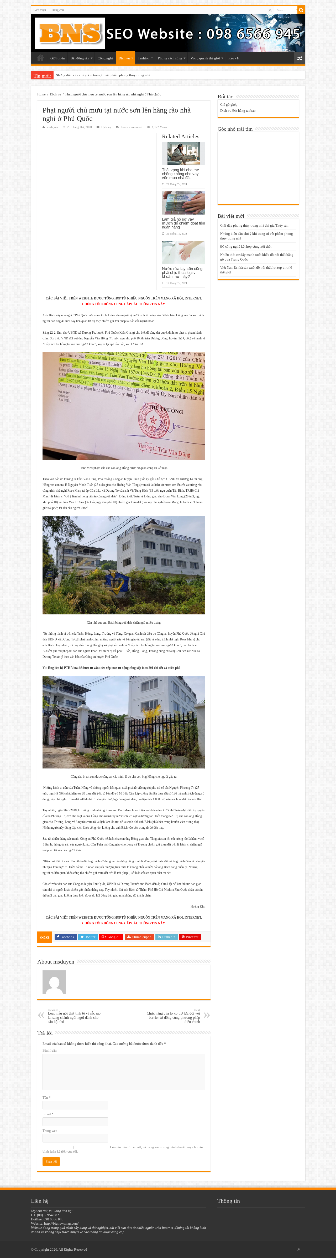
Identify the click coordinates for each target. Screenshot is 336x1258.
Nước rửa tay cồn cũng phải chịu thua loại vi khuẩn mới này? (182, 272)
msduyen (52, 127)
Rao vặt (233, 58)
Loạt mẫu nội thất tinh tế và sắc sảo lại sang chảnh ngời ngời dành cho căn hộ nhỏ (74, 1016)
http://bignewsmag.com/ (61, 1223)
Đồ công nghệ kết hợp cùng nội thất (81, 75)
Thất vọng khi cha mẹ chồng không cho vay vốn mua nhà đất (180, 173)
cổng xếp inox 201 (141, 668)
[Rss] (270, 10)
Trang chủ (57, 10)
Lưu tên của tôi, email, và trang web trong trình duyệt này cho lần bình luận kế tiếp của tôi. (123, 1149)
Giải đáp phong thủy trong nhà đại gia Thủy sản (254, 225)
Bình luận (50, 1050)
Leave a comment (131, 127)
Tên (47, 1097)
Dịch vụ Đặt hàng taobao (238, 111)
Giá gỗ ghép (229, 104)
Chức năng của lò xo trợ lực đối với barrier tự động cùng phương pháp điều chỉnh (173, 1016)
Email (48, 1114)
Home (41, 94)
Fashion (144, 58)
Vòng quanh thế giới (205, 58)
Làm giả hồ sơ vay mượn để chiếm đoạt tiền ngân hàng (183, 223)
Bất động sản (80, 58)
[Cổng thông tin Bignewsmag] (168, 33)
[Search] (301, 10)
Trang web (50, 1131)
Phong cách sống (170, 58)
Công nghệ (105, 58)
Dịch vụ (124, 58)
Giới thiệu (40, 10)
